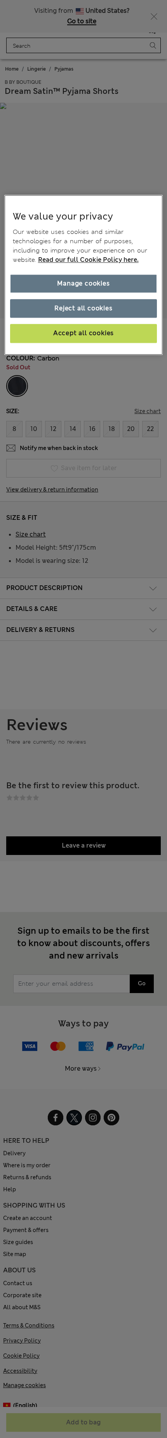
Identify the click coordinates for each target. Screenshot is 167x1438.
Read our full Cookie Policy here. (88, 260)
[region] (83, 275)
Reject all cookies (83, 308)
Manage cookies (83, 283)
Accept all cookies (83, 333)
